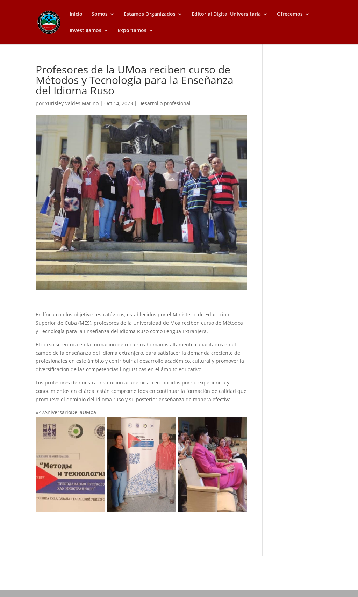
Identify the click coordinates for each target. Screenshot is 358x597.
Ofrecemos (290, 14)
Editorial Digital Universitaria (226, 14)
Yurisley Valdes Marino (72, 103)
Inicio (76, 14)
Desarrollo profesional (164, 103)
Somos (100, 14)
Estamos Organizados (150, 14)
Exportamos (131, 31)
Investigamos (85, 31)
